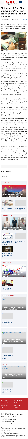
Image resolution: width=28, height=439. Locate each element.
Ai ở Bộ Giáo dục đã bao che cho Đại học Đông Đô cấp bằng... (13, 375)
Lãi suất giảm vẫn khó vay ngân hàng (7, 209)
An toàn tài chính (4, 405)
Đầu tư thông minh (18, 400)
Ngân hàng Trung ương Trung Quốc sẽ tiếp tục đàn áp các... (13, 195)
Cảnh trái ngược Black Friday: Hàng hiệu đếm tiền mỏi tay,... (7, 322)
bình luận (25, 19)
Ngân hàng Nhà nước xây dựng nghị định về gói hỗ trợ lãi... (13, 341)
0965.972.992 (12, 418)
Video (2, 407)
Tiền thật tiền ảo (4, 400)
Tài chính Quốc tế (4, 402)
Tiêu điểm (4, 364)
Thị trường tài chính (8, 295)
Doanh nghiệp (17, 402)
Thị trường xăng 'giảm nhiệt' (20, 242)
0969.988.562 (13, 419)
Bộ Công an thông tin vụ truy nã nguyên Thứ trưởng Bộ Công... (7, 391)
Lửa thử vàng (17, 405)
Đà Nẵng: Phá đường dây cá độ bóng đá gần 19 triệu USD (13, 228)
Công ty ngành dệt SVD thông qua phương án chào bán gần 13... (7, 243)
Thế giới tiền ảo (6, 262)
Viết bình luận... (4, 176)
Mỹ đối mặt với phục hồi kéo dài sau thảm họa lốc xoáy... (7, 255)
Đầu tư (4, 330)
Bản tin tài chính (7, 215)
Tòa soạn (16, 407)
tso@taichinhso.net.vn (9, 421)
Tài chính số (5, 183)
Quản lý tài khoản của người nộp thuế (7, 289)
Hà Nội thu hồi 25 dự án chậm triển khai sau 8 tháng (13, 308)
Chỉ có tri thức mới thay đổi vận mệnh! (20, 209)
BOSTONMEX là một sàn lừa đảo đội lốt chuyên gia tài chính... (13, 274)
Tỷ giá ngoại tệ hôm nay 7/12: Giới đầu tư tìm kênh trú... (7, 357)
